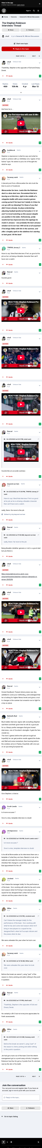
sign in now (13, 1090)
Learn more (4, 4)
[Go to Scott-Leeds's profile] (4, 807)
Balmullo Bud (12, 716)
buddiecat (11, 150)
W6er (9, 908)
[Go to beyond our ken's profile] (4, 485)
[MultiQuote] (3, 76)
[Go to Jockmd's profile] (4, 879)
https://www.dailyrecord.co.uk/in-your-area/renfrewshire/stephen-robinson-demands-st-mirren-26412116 (19, 576)
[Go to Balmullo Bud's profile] (4, 717)
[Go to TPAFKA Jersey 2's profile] (4, 248)
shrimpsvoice (12, 831)
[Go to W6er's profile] (4, 909)
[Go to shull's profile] (3, 36)
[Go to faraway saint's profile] (4, 178)
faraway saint (12, 177)
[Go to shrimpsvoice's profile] (4, 832)
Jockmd (10, 878)
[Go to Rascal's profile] (4, 273)
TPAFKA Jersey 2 (13, 247)
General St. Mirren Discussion (27, 36)
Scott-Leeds (12, 806)
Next (34, 56)
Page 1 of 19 (20, 56)
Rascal (9, 272)
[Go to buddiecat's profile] (4, 151)
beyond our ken (13, 484)
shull (7, 36)
